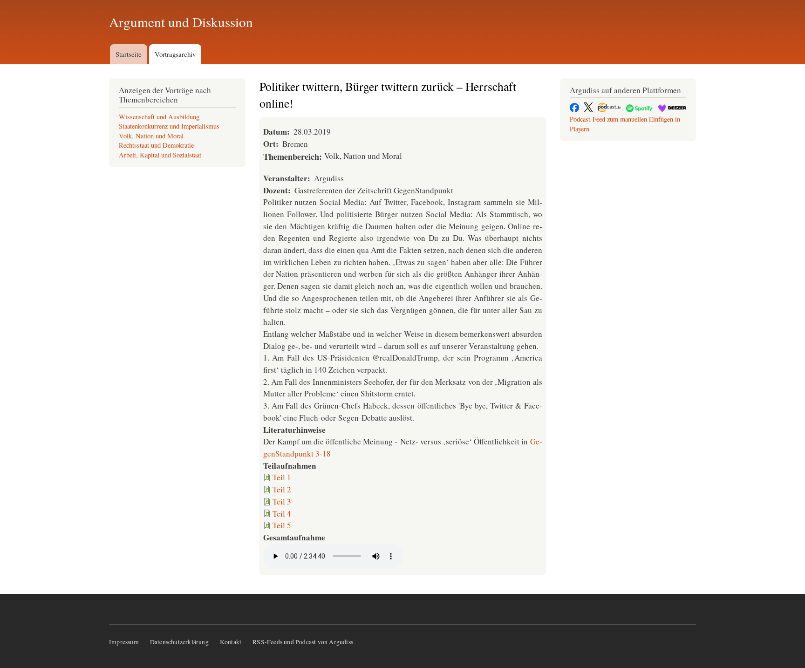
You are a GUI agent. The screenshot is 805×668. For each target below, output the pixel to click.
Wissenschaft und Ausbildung (159, 116)
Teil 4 (282, 513)
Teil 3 (282, 501)
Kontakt (230, 642)
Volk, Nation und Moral (151, 135)
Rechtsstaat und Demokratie (156, 145)
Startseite (129, 54)
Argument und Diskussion (181, 22)
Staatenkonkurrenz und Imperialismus (169, 126)
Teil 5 (282, 525)
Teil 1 (282, 477)
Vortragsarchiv (175, 54)
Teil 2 (282, 489)
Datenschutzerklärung (179, 642)
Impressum (124, 642)
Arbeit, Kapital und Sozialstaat (160, 154)
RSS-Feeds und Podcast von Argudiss (302, 642)
